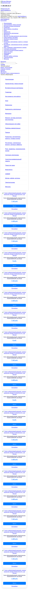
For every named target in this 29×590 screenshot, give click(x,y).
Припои (6, 40)
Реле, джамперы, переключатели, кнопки (15, 47)
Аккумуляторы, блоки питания (12, 24)
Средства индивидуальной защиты (13, 50)
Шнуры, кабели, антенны (11, 56)
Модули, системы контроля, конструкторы (15, 36)
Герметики (7, 27)
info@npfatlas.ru (6, 10)
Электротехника (8, 57)
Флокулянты (7, 53)
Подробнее (15, 209)
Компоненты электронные (11, 33)
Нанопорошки (8, 23)
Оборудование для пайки (11, 37)
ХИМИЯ (6, 54)
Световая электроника (10, 49)
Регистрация (8, 67)
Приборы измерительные (11, 39)
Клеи (5, 30)
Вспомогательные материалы (12, 26)
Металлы (6, 58)
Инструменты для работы (11, 29)
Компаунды (7, 31)
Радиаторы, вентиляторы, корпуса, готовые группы (13, 137)
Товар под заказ (8, 51)
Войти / (3, 67)
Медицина (7, 34)
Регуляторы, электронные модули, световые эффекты (13, 143)
